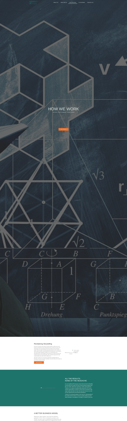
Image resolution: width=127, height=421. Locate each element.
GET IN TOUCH (39, 362)
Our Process (72, 2)
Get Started (63, 129)
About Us (55, 2)
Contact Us (90, 2)
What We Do (64, 2)
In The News (82, 2)
